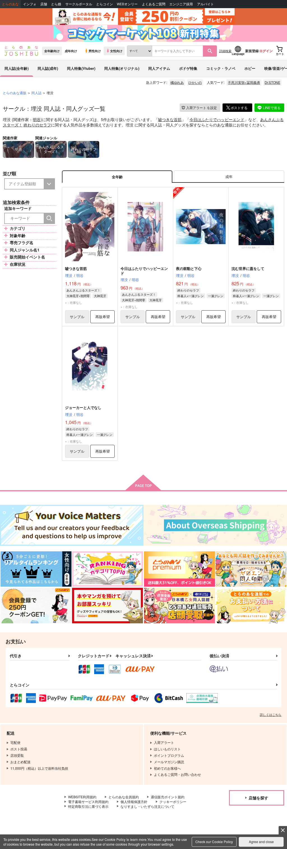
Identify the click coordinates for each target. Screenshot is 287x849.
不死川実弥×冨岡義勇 (244, 82)
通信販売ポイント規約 (167, 796)
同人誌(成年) (48, 68)
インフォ (29, 4)
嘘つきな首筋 (170, 119)
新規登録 (252, 50)
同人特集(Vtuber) (81, 68)
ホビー (249, 68)
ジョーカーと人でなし (83, 407)
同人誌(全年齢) (16, 68)
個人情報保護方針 (134, 801)
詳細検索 (225, 50)
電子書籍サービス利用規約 (88, 801)
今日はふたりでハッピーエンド (216, 119)
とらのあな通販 (14, 92)
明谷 (37, 119)
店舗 (43, 4)
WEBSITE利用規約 (82, 796)
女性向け (116, 50)
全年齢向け (52, 50)
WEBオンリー (127, 4)
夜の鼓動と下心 (189, 268)
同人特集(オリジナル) (121, 68)
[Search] (49, 218)
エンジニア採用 (181, 4)
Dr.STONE (272, 82)
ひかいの (195, 82)
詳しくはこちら (270, 714)
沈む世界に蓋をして (248, 268)
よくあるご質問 (153, 4)
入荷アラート (201, 107)
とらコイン (104, 4)
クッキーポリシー (172, 801)
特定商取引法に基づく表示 (88, 806)
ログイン (266, 50)
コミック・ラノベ (220, 68)
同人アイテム (159, 68)
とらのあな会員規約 (123, 796)
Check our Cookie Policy (214, 841)
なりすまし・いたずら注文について (147, 806)
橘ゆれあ (177, 82)
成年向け (71, 50)
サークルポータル (78, 4)
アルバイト (205, 4)
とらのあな (10, 4)
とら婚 (56, 4)
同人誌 (36, 92)
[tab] (229, 176)
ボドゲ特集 (188, 68)
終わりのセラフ (37, 125)
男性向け (95, 50)
